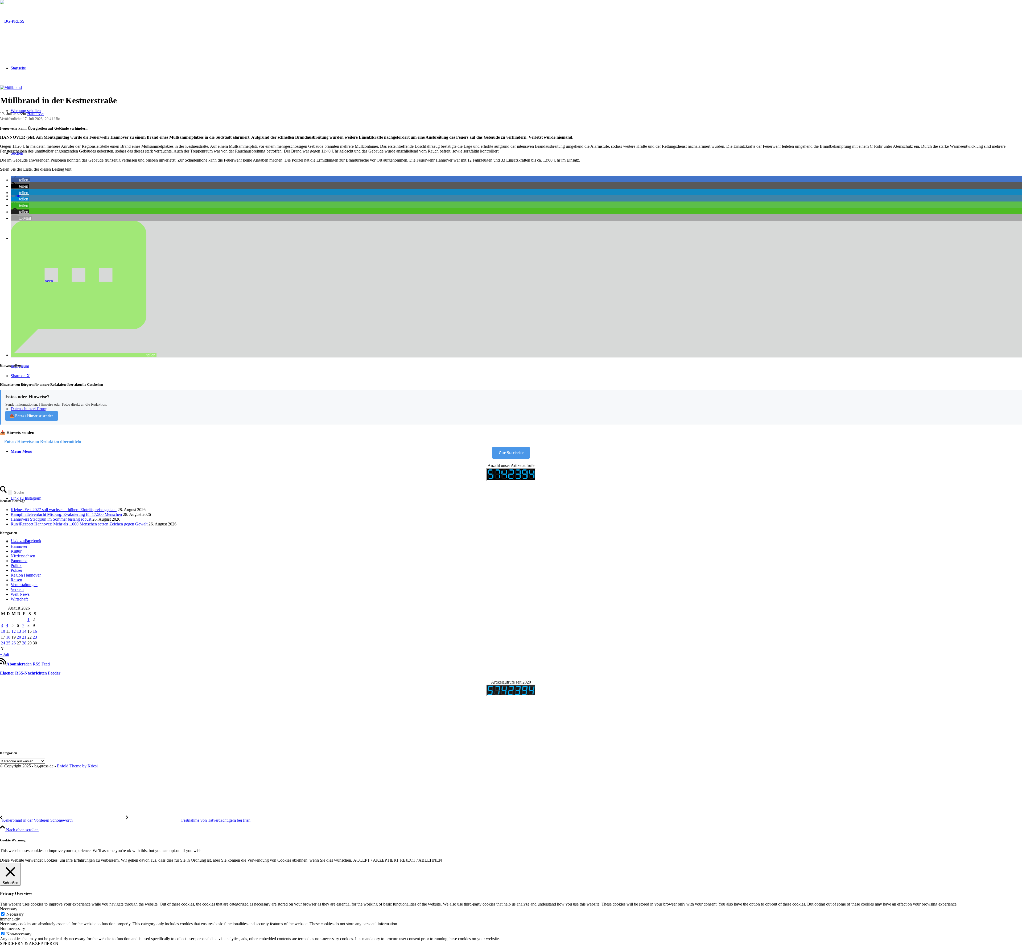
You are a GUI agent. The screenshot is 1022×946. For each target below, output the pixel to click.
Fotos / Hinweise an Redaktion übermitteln (42, 441)
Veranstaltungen (24, 584)
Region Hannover (26, 575)
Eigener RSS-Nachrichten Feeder (30, 673)
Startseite (18, 68)
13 (19, 631)
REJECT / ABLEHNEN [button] (421, 860)
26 (13, 643)
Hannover (35, 113)
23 (35, 637)
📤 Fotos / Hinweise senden (31, 416)
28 (24, 643)
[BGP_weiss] (12, 21)
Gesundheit (20, 541)
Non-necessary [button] (12, 928)
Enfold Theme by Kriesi (77, 766)
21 (24, 637)
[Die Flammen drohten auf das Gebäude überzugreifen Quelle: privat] (11, 87)
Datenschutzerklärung (29, 408)
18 (8, 637)
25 (8, 643)
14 (24, 631)
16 (35, 631)
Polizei (16, 570)
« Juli (4, 654)
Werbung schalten (26, 110)
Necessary (15, 914)
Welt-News (20, 594)
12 (13, 631)
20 (19, 637)
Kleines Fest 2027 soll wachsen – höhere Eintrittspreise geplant (64, 509)
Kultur (16, 551)
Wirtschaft (19, 599)
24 (3, 643)
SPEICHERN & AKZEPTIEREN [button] (29, 943)
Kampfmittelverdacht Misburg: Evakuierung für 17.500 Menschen (66, 514)
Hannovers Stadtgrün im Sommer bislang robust (51, 519)
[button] (20, 180)
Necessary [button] (8, 909)
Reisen (16, 580)
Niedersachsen (23, 556)
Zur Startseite (511, 452)
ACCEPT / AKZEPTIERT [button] (376, 860)
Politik (16, 565)
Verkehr (17, 589)
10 (3, 631)
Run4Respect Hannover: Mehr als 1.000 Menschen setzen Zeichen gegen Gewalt (79, 524)
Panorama (19, 560)
